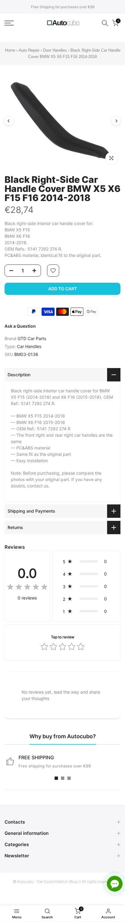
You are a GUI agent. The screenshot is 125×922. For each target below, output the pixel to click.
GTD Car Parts (32, 338)
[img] (27, 587)
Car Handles (29, 346)
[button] (86, 561)
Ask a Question (20, 326)
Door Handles (55, 50)
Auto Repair (29, 50)
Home (10, 50)
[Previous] (9, 121)
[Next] (116, 121)
